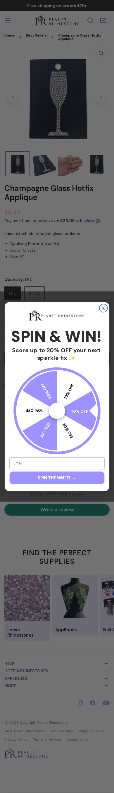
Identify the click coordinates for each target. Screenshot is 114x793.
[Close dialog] (103, 308)
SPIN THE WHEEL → (57, 478)
